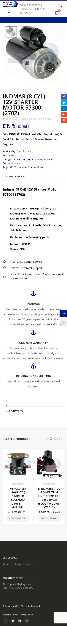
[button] (47, 439)
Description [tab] (17, 176)
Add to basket (17, 518)
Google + (64, 114)
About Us (8, 564)
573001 (13, 167)
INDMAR (48, 159)
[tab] (33, 404)
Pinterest (20, 621)
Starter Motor (36, 167)
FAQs (18, 564)
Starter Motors (11, 163)
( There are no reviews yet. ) (36, 118)
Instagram (27, 621)
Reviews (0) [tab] (16, 411)
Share (64, 92)
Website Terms (10, 614)
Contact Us (29, 564)
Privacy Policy (26, 614)
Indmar (23, 167)
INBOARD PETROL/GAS (29, 159)
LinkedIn (64, 108)
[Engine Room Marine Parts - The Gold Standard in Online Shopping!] (10, 4)
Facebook (64, 97)
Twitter (64, 102)
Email (64, 120)
